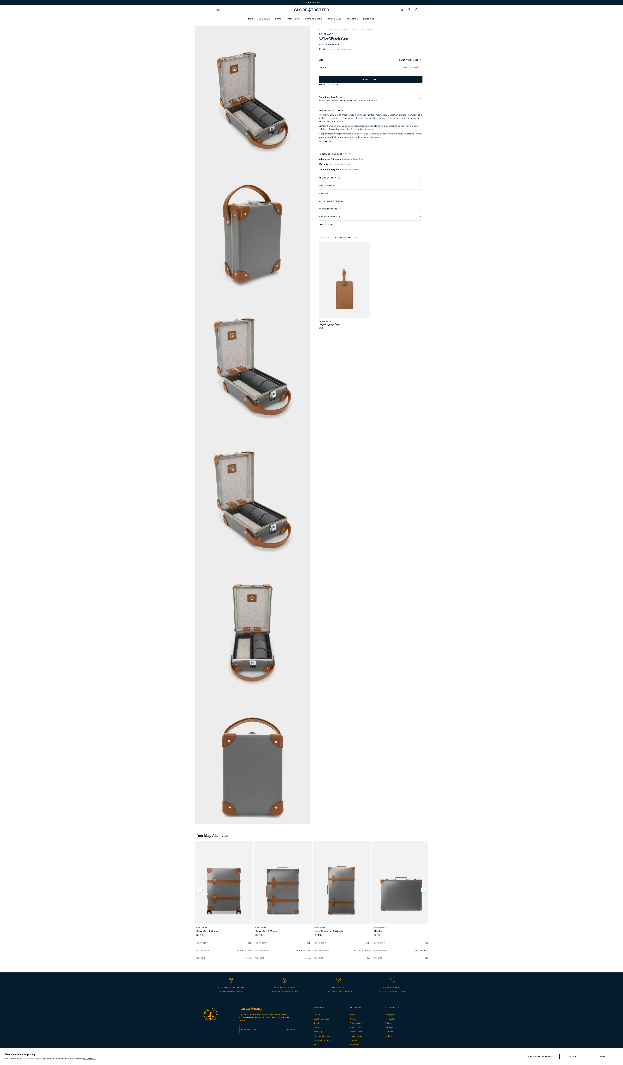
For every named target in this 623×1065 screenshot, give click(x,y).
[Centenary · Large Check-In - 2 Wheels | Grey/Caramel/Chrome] (342, 890)
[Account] (409, 9)
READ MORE (325, 142)
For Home (333, 29)
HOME (322, 29)
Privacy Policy (89, 1058)
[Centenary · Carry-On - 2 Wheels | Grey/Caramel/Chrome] (283, 890)
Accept (573, 1056)
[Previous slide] (199, 890)
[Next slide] (423, 890)
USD (218, 10)
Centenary (366, 29)
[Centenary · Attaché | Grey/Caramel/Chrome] (401, 890)
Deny (602, 1056)
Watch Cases (349, 29)
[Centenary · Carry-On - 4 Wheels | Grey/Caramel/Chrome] (224, 890)
